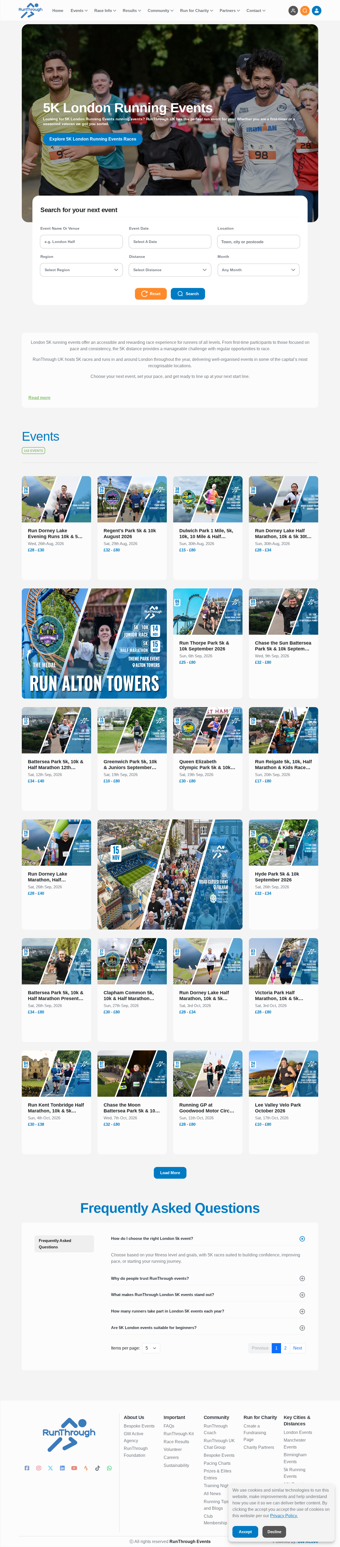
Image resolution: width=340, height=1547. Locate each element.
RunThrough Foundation (136, 1452)
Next (297, 1348)
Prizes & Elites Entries (217, 1474)
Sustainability (176, 1465)
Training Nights (218, 1485)
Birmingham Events (295, 1458)
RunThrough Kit (179, 1434)
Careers (171, 1457)
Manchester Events (295, 1443)
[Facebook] (27, 1469)
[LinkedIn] (63, 1469)
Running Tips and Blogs (216, 1505)
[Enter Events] (293, 10)
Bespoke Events (139, 1426)
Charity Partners (259, 1447)
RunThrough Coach (216, 1429)
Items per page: (125, 1348)
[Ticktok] (98, 1469)
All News (212, 1493)
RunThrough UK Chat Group (219, 1444)
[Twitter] (51, 1469)
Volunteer (173, 1449)
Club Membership (215, 1519)
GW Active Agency (133, 1437)
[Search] (305, 10)
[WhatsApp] (110, 1469)
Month (223, 256)
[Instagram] (39, 1469)
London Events (298, 1432)
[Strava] (86, 1469)
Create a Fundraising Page (255, 1433)
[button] (56, 535)
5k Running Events (294, 1473)
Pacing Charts (217, 1463)
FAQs (169, 1426)
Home (58, 10)
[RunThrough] (34, 10)
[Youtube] (75, 1469)
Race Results (176, 1441)
